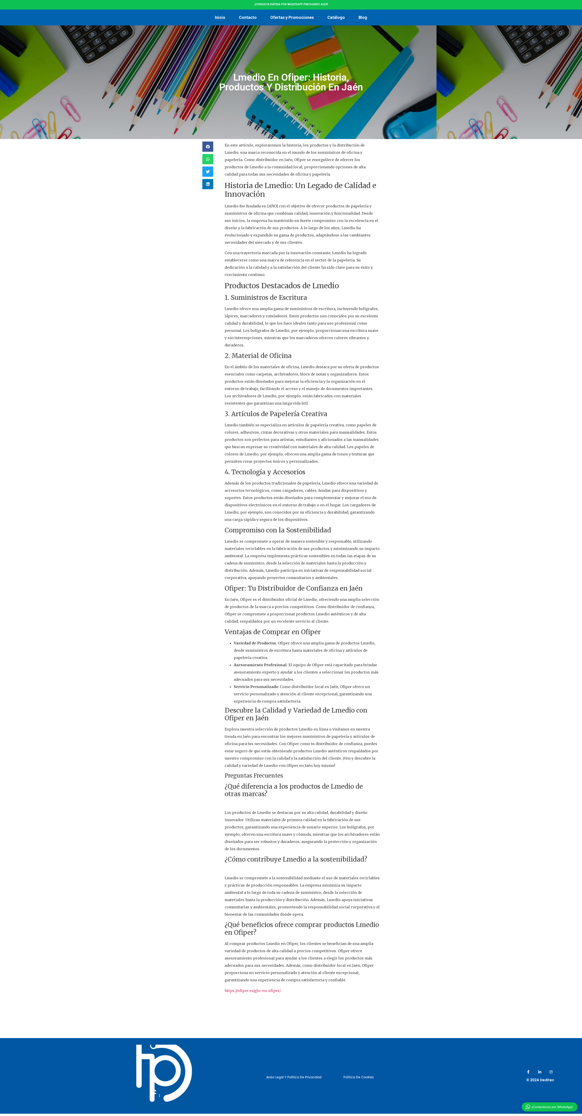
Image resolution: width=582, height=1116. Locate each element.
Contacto (248, 17)
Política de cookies (359, 1077)
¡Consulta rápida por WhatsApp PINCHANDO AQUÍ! (291, 4)
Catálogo (336, 17)
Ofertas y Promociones (292, 17)
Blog (363, 17)
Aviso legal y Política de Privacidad (293, 1077)
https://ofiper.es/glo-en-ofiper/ (253, 990)
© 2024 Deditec (540, 1080)
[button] (207, 147)
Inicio (220, 17)
